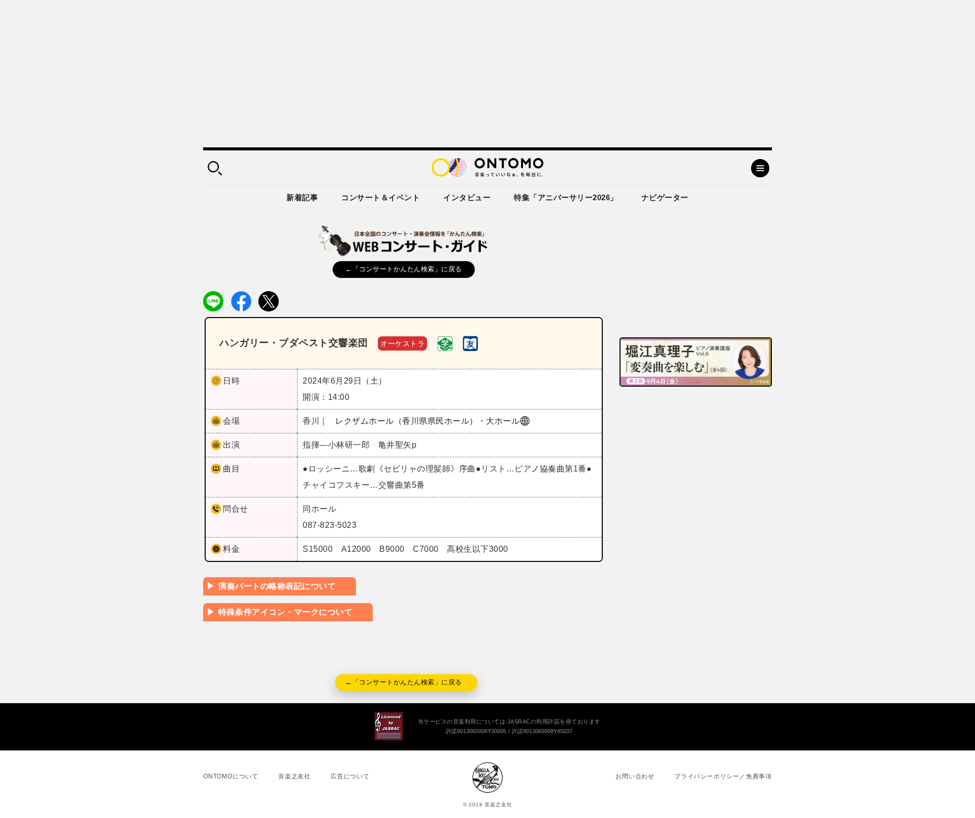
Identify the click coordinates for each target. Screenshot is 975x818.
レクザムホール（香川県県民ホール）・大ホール (427, 421)
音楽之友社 (294, 776)
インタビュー (467, 197)
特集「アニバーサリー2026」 (566, 197)
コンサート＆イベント (380, 197)
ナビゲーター (665, 197)
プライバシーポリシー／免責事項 (723, 776)
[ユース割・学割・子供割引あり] (444, 342)
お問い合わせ (635, 776)
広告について (350, 776)
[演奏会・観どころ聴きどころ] (470, 342)
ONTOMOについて (230, 776)
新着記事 (302, 197)
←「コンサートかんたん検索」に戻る (403, 269)
